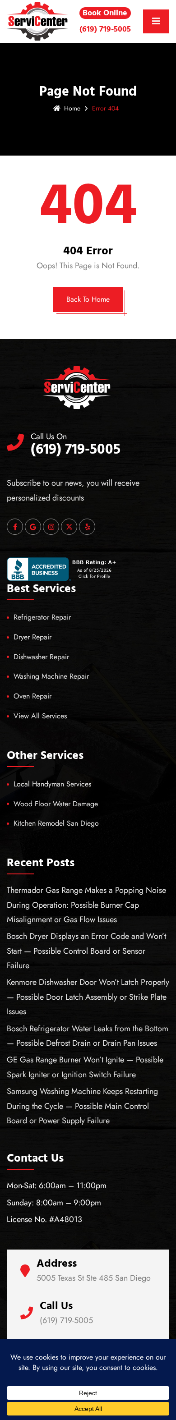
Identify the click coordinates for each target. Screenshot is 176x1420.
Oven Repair (32, 696)
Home (72, 108)
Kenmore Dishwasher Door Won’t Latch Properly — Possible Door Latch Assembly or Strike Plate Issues (88, 996)
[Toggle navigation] (156, 21)
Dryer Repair (32, 637)
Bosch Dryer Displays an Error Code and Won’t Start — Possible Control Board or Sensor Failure (86, 950)
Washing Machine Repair (51, 676)
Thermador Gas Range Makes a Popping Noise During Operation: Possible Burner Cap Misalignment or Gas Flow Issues (86, 904)
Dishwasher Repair (41, 657)
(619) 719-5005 (105, 29)
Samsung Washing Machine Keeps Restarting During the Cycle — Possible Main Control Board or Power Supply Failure (82, 1105)
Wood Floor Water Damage (56, 804)
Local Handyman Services (52, 784)
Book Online (105, 12)
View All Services (40, 716)
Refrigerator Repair (42, 617)
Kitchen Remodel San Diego (56, 823)
